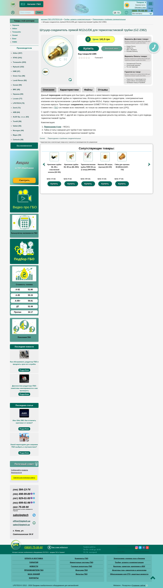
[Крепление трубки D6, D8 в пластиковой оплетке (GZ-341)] (54, 161)
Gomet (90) (17, 85)
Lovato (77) (17, 99)
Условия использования (141, 551)
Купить (88, 48)
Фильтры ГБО (81, 574)
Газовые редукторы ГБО (81, 566)
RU (118, 13)
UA (115, 13)
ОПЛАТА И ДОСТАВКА (34, 558)
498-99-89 (21, 493)
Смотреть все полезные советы (24, 478)
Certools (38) (18, 140)
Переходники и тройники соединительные (64, 138)
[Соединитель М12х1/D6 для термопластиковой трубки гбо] (45, 75)
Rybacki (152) (18, 67)
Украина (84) (18, 94)
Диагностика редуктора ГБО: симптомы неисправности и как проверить (24, 388)
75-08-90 (21, 506)
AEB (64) (16, 112)
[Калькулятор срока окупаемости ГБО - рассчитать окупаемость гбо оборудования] (24, 223)
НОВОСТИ (34, 566)
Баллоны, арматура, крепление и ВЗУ (129, 566)
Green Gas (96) (19, 76)
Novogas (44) (18, 130)
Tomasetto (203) (19, 62)
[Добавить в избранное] (70, 79)
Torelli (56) (17, 121)
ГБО (56, 107)
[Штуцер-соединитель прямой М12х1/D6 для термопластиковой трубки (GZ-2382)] (57, 66)
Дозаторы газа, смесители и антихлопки (129, 570)
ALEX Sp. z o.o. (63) (21, 117)
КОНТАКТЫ (34, 578)
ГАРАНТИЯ (33, 562)
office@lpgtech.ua (21, 521)
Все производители (24, 145)
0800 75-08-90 (139, 10)
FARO (14, 42)
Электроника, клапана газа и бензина (129, 558)
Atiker (14, 28)
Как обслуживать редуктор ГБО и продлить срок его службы (24, 363)
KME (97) (16, 71)
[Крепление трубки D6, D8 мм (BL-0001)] (71, 161)
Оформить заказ (140, 7)
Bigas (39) (17, 135)
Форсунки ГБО (81, 570)
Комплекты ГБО (81, 558)
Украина (15, 25)
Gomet (15, 35)
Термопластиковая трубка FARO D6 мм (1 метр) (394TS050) (88, 167)
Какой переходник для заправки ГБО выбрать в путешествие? (24, 446)
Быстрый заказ (111, 48)
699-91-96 (21, 502)
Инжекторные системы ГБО (81, 562)
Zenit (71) (17, 108)
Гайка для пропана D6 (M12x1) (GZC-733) (122, 167)
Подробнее (24, 370)
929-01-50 (21, 498)
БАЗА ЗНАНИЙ (34, 574)
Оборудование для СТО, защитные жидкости (129, 574)
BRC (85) (16, 89)
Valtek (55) (17, 126)
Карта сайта (121, 551)
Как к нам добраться (60, 547)
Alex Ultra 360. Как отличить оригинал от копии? (24, 421)
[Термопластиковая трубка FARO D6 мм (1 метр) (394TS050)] (88, 161)
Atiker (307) (17, 53)
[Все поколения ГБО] (24, 327)
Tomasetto (16, 32)
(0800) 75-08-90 (33, 547)
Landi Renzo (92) (20, 80)
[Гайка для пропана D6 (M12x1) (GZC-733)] (122, 161)
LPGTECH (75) (18, 103)
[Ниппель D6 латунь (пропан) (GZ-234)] (105, 161)
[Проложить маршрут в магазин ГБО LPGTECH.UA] (152, 11)
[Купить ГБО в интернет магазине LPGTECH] (13, 7)
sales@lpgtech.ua (21, 525)
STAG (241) (17, 58)
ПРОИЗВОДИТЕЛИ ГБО (33, 570)
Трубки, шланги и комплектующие (129, 562)
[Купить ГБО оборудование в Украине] (16, 550)
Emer (14, 39)
